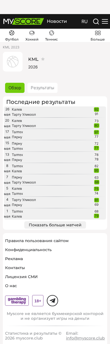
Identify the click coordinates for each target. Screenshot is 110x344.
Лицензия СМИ (21, 276)
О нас (11, 285)
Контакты (15, 267)
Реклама (14, 258)
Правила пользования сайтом (37, 240)
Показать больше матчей (55, 224)
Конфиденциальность (28, 249)
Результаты (42, 87)
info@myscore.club (85, 338)
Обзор (14, 87)
